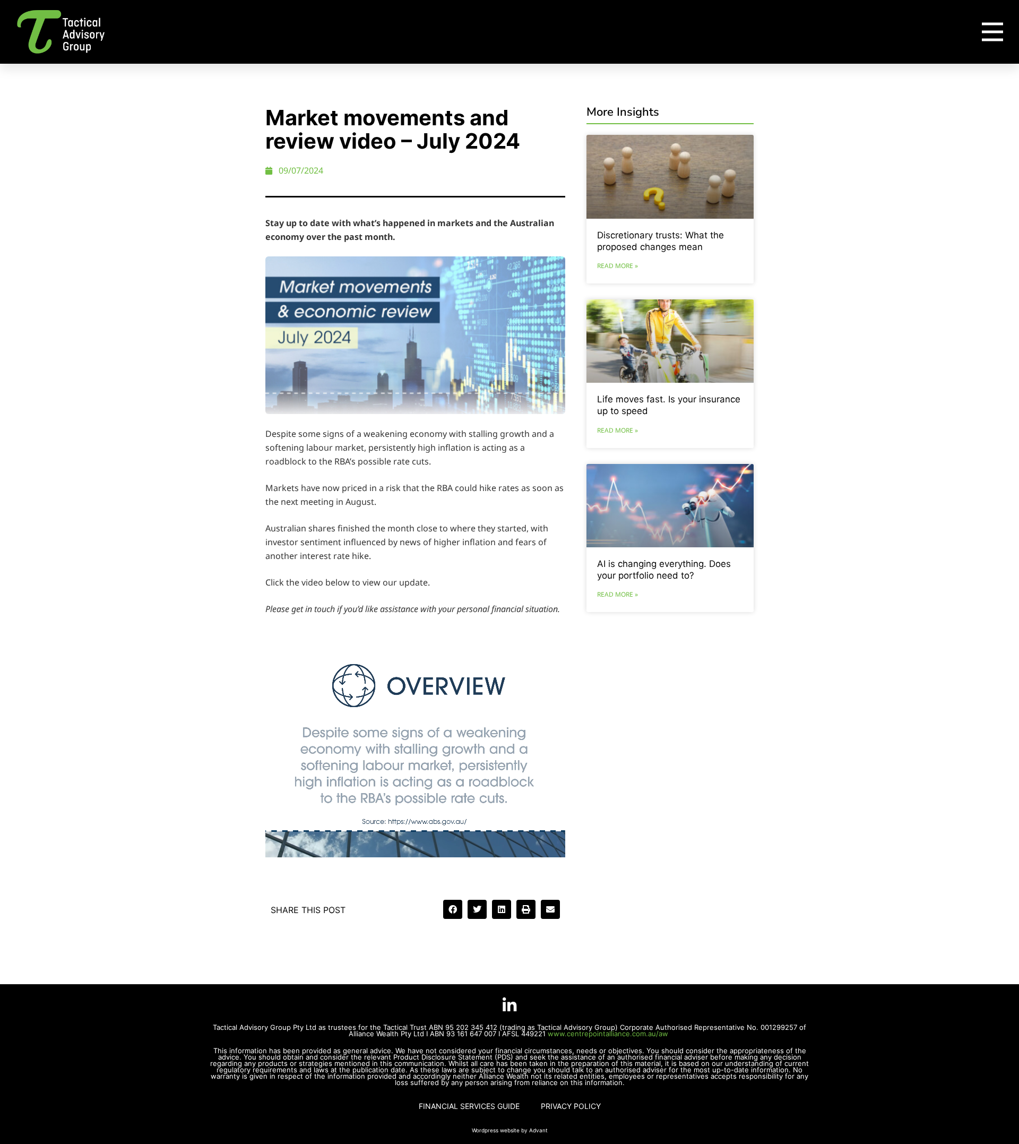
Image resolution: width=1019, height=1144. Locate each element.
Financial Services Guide (469, 1106)
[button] (452, 909)
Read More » (617, 265)
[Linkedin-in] (509, 1005)
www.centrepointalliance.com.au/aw (609, 1033)
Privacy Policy (571, 1106)
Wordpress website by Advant (510, 1130)
